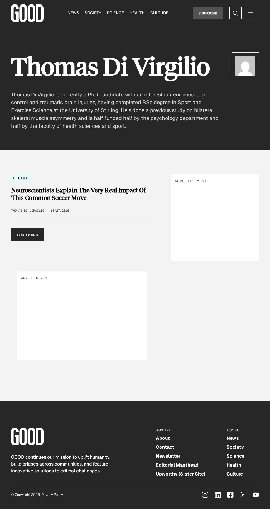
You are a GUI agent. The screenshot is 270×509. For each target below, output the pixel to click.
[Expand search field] (235, 13)
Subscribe (208, 13)
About (163, 438)
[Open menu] (250, 13)
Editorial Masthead (177, 465)
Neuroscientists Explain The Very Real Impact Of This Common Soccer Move (78, 194)
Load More (27, 234)
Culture (159, 13)
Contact (165, 447)
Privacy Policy (52, 494)
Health (137, 13)
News (73, 13)
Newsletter (168, 456)
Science (115, 13)
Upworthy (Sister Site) (180, 474)
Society (93, 13)
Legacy (20, 178)
